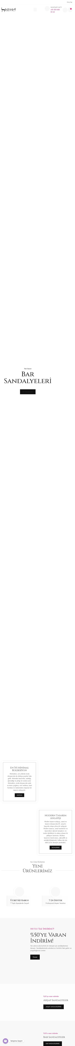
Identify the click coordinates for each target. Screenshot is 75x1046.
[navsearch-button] (65, 10)
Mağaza (19, 795)
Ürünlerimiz (56, 847)
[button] (35, 10)
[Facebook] (2, 2)
